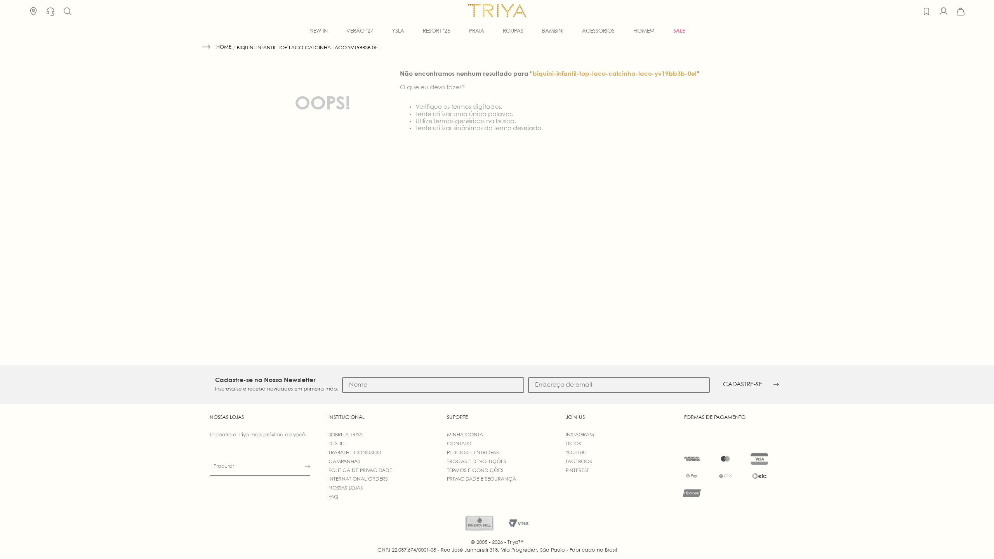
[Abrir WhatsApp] (974, 539)
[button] (67, 11)
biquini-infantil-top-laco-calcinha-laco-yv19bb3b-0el (308, 47)
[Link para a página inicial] (216, 47)
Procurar (224, 466)
